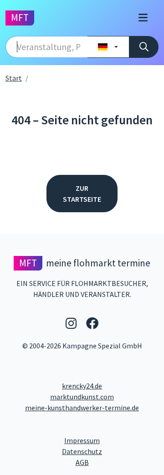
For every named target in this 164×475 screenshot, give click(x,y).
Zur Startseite (82, 194)
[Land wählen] (108, 47)
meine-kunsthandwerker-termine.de (82, 407)
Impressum (111, 440)
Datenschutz (110, 451)
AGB (117, 462)
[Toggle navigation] (143, 18)
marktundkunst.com (82, 396)
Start (13, 77)
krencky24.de (82, 385)
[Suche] (144, 47)
